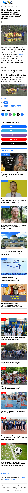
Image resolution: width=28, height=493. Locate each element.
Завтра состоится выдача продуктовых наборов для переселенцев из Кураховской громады (11, 305)
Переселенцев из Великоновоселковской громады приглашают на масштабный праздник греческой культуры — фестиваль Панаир (12, 279)
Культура (4, 259)
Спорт (5, 102)
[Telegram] (6, 114)
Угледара (21, 54)
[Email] (22, 114)
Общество (4, 180)
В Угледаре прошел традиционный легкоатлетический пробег (13, 387)
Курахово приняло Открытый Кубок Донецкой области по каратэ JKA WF (13, 412)
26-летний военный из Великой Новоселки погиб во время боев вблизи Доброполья (12, 174)
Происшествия (5, 154)
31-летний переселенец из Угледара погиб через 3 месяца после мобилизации (13, 226)
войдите (22, 477)
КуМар (3, 99)
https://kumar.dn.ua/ (18, 488)
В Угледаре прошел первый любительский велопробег (10, 363)
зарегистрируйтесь (9, 479)
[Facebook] (2, 114)
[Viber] (10, 114)
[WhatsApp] (14, 114)
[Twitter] (18, 114)
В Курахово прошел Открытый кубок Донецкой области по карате (13, 338)
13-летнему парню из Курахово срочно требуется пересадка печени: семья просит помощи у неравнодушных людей (13, 200)
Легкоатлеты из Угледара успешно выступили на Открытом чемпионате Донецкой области (14, 437)
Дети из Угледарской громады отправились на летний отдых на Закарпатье (12, 252)
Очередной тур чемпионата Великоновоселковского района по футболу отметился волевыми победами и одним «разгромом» (13, 463)
